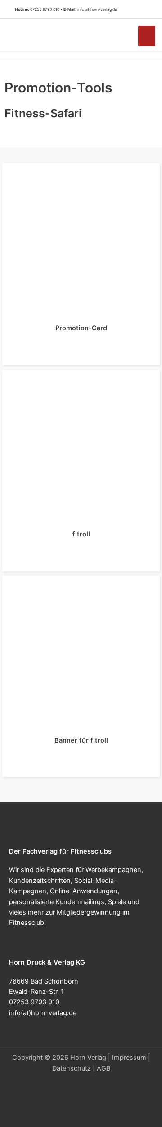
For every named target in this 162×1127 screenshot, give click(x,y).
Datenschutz (71, 1068)
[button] (143, 9)
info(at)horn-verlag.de (97, 9)
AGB (103, 1068)
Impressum (129, 1057)
